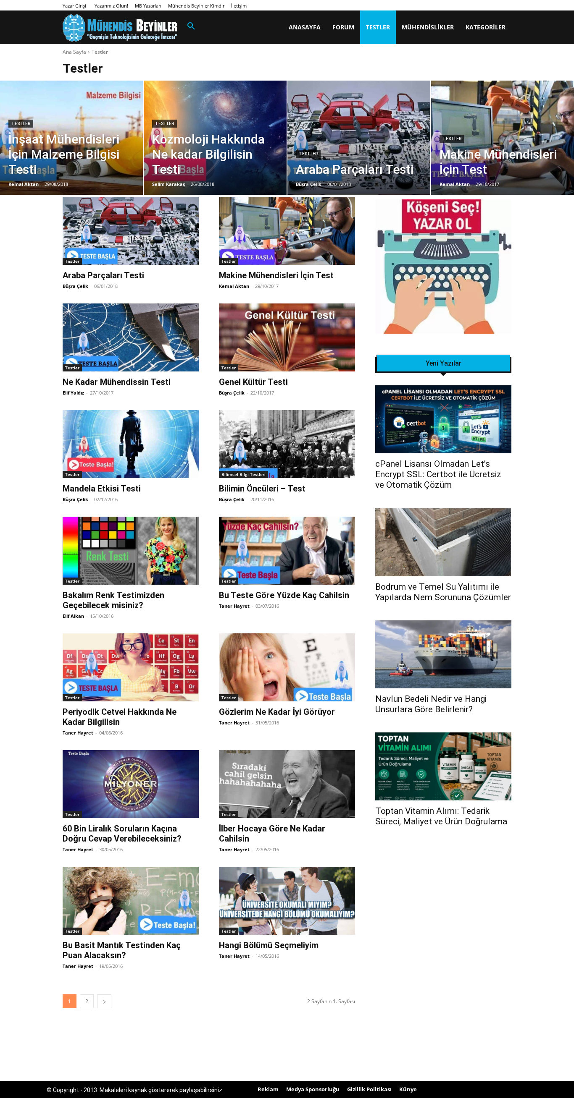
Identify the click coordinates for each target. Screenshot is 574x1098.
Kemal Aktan (234, 286)
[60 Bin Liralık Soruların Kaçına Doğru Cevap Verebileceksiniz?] (131, 784)
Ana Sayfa (74, 51)
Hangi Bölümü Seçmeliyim (269, 945)
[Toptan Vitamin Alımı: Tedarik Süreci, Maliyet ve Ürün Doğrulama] (443, 766)
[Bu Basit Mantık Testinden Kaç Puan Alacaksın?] (131, 901)
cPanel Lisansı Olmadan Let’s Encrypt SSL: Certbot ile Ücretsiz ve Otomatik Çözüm (438, 474)
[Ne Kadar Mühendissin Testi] (131, 337)
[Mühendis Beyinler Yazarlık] (443, 267)
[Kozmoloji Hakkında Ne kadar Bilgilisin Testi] (215, 138)
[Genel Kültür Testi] (287, 337)
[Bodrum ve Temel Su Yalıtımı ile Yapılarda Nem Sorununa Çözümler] (443, 542)
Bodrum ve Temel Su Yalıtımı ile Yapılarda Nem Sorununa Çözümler (443, 592)
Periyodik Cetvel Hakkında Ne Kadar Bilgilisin (119, 717)
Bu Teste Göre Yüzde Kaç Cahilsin (284, 595)
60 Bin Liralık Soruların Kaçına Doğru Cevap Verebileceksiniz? (122, 834)
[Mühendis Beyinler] (120, 27)
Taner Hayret (234, 606)
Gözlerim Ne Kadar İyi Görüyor (277, 712)
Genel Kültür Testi (253, 382)
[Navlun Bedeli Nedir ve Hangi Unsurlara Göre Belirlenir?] (443, 654)
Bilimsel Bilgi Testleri (243, 474)
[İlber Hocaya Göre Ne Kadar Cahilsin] (287, 784)
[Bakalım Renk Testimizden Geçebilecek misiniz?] (131, 551)
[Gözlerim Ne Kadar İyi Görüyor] (287, 667)
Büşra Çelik (75, 286)
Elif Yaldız (73, 393)
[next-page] (104, 1001)
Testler (20, 123)
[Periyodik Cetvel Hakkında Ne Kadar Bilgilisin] (131, 667)
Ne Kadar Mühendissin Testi (117, 382)
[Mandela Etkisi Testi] (131, 444)
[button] (191, 26)
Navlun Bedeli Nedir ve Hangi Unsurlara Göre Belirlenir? (431, 704)
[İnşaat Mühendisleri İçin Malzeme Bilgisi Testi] (71, 138)
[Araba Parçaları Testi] (358, 138)
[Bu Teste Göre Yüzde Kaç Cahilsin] (287, 551)
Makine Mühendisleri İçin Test (276, 275)
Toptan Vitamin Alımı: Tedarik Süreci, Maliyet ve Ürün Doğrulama (441, 816)
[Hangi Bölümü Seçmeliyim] (287, 901)
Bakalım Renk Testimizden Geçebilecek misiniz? (113, 600)
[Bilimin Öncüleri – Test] (287, 444)
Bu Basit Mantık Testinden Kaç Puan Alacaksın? (122, 950)
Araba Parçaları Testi (103, 275)
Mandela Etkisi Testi (102, 489)
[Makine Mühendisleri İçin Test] (502, 138)
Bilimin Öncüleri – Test (262, 489)
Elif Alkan (73, 616)
